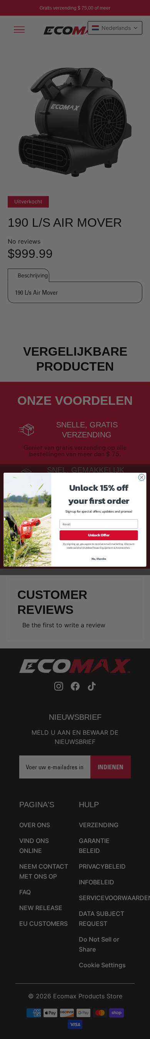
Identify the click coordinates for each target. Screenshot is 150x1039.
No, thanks (99, 558)
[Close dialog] (141, 477)
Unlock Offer (99, 535)
